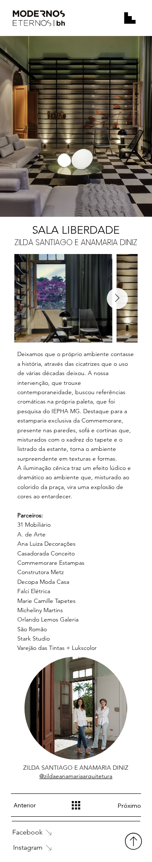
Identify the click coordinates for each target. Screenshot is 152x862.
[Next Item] (117, 298)
